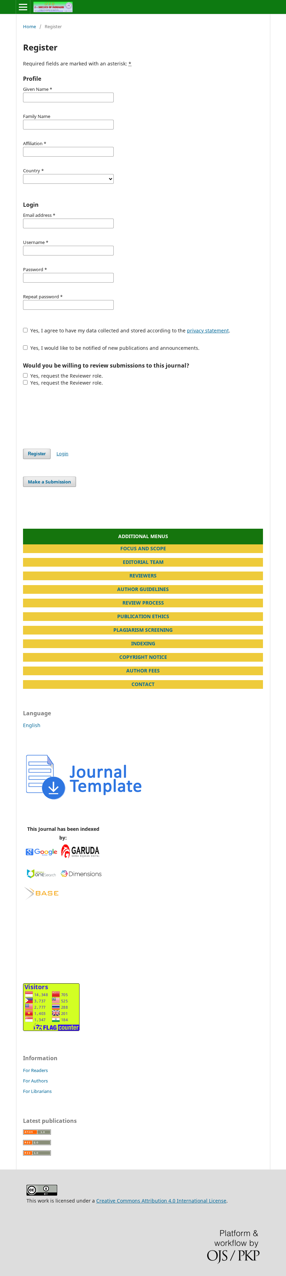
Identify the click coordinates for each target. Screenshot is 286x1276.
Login (62, 453)
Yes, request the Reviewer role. (66, 375)
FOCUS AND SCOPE (143, 548)
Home (29, 26)
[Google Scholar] (41, 857)
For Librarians (37, 1091)
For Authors (35, 1081)
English (31, 725)
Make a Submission (49, 482)
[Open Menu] (23, 7)
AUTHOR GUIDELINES (143, 589)
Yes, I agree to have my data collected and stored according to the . (129, 330)
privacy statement (208, 330)
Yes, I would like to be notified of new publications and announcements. (114, 348)
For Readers (35, 1070)
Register (37, 453)
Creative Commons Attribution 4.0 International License (161, 1200)
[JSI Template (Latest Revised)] (84, 799)
